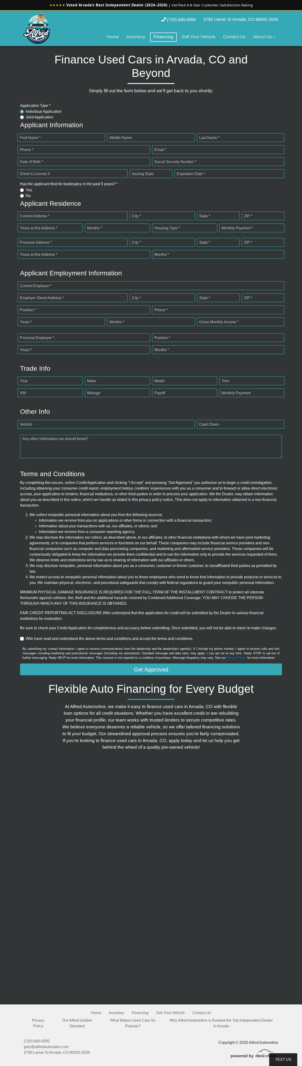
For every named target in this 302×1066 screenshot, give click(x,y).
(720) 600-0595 (181, 19)
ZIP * (248, 216)
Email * (160, 150)
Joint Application (39, 117)
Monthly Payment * (237, 228)
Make (91, 381)
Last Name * (209, 138)
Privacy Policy (236, 657)
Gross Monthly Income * (219, 322)
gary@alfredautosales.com (46, 1047)
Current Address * (34, 216)
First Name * (30, 138)
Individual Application (44, 111)
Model (159, 381)
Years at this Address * (38, 228)
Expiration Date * (191, 174)
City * (136, 216)
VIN (23, 393)
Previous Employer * (37, 338)
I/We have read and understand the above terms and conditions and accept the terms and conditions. (109, 639)
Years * (26, 322)
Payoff (159, 393)
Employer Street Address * (42, 298)
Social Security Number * (175, 162)
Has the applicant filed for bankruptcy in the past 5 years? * (69, 184)
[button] (264, 37)
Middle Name (120, 138)
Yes (29, 190)
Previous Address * (36, 242)
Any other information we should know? (55, 439)
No (28, 196)
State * (204, 216)
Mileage (94, 393)
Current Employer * (36, 286)
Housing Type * (167, 228)
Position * (28, 310)
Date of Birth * (31, 162)
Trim (225, 381)
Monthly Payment (236, 393)
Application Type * (35, 106)
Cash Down (209, 424)
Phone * (26, 150)
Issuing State (143, 174)
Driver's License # (35, 174)
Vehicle (26, 424)
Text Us (283, 1060)
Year (24, 381)
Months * (94, 228)
